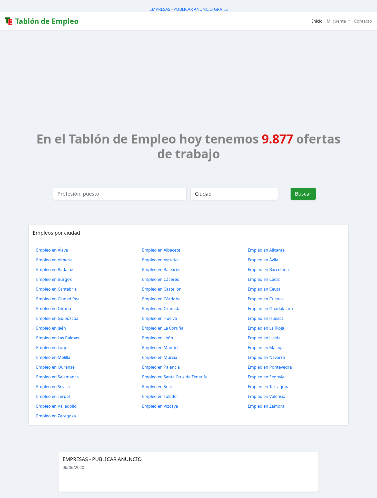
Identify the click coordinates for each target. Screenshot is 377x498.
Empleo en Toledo (159, 396)
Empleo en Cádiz (264, 279)
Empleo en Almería (54, 260)
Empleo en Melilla (53, 357)
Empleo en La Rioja (266, 328)
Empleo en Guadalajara (270, 308)
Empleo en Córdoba (161, 299)
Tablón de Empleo (45, 21)
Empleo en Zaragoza (56, 416)
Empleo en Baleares (161, 269)
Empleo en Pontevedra (270, 367)
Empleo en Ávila (263, 260)
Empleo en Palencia (161, 367)
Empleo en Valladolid (56, 406)
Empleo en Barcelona (268, 269)
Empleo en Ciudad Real (58, 299)
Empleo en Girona (53, 308)
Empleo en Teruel (53, 396)
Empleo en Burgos (54, 279)
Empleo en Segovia (266, 377)
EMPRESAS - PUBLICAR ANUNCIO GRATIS (189, 9)
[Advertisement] (188, 68)
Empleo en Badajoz (54, 269)
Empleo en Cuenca (266, 299)
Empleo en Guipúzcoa (57, 318)
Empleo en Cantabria (56, 289)
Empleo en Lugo (51, 347)
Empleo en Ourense (55, 367)
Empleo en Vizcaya (160, 406)
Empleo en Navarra (266, 357)
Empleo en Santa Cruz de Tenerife (174, 377)
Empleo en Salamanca (57, 377)
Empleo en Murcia (159, 357)
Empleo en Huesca (266, 318)
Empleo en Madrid (160, 347)
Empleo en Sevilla (53, 386)
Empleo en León (157, 338)
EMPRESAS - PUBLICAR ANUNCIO (102, 459)
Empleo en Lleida (264, 338)
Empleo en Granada (161, 308)
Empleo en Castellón (162, 289)
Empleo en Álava (52, 250)
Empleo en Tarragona (269, 386)
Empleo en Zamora (266, 406)
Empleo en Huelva (159, 318)
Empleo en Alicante (266, 250)
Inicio (317, 21)
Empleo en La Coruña (162, 328)
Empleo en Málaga (266, 347)
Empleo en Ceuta (264, 289)
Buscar (303, 193)
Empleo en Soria (158, 386)
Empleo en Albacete (161, 250)
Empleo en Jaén (51, 328)
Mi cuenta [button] (337, 21)
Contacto (363, 21)
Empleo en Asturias (161, 260)
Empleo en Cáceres (160, 279)
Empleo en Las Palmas (57, 338)
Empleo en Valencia (266, 396)
